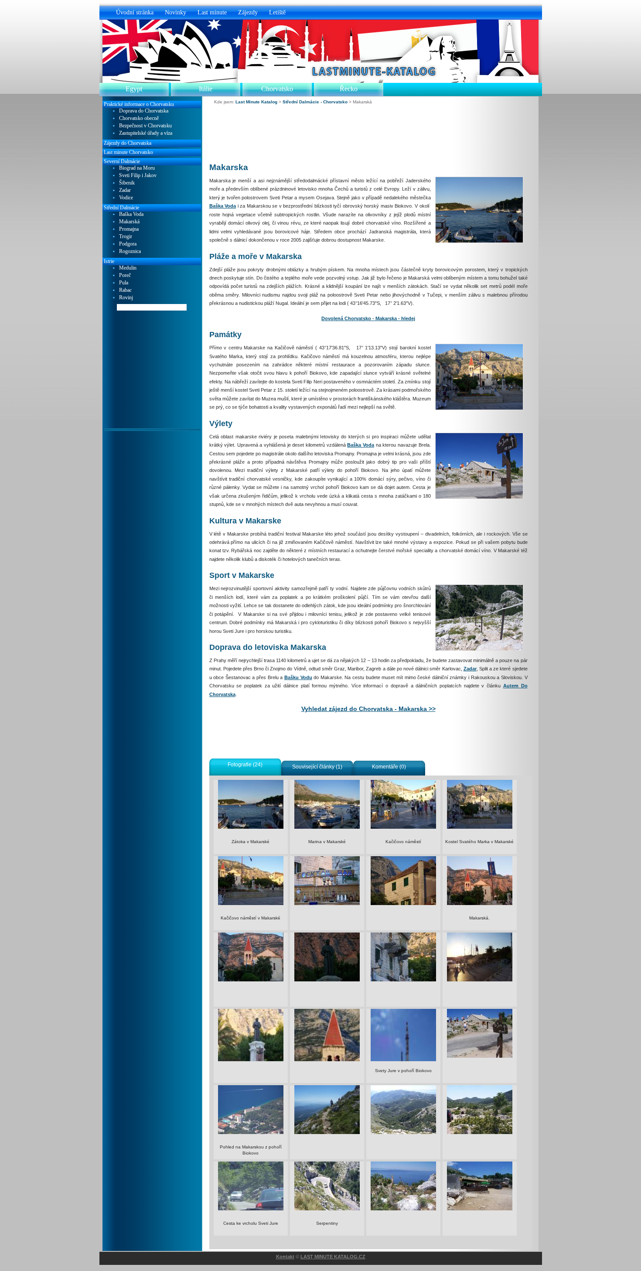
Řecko (349, 88)
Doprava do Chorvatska (143, 111)
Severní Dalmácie (122, 161)
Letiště (277, 12)
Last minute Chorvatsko (128, 152)
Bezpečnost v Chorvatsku (145, 126)
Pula (123, 283)
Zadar (470, 668)
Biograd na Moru (137, 168)
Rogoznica (130, 251)
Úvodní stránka (134, 12)
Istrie (109, 261)
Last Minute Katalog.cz (324, 61)
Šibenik (127, 183)
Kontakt (285, 1256)
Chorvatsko (277, 88)
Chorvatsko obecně (139, 118)
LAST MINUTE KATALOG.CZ (332, 1256)
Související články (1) (317, 767)
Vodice (126, 198)
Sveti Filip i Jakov (138, 175)
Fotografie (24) (245, 765)
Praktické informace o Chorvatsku (139, 104)
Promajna (129, 229)
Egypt (134, 88)
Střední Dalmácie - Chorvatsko (315, 101)
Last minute (212, 12)
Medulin (127, 268)
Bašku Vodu (298, 677)
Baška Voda (222, 205)
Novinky (175, 12)
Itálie (205, 88)
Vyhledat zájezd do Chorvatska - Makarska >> (368, 708)
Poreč (125, 275)
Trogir (125, 236)
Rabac (125, 290)
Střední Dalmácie (121, 208)
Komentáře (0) (389, 767)
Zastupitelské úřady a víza (145, 133)
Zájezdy (248, 12)
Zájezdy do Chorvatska (127, 143)
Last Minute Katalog (256, 101)
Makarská (129, 222)
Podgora (127, 244)
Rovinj (126, 298)
